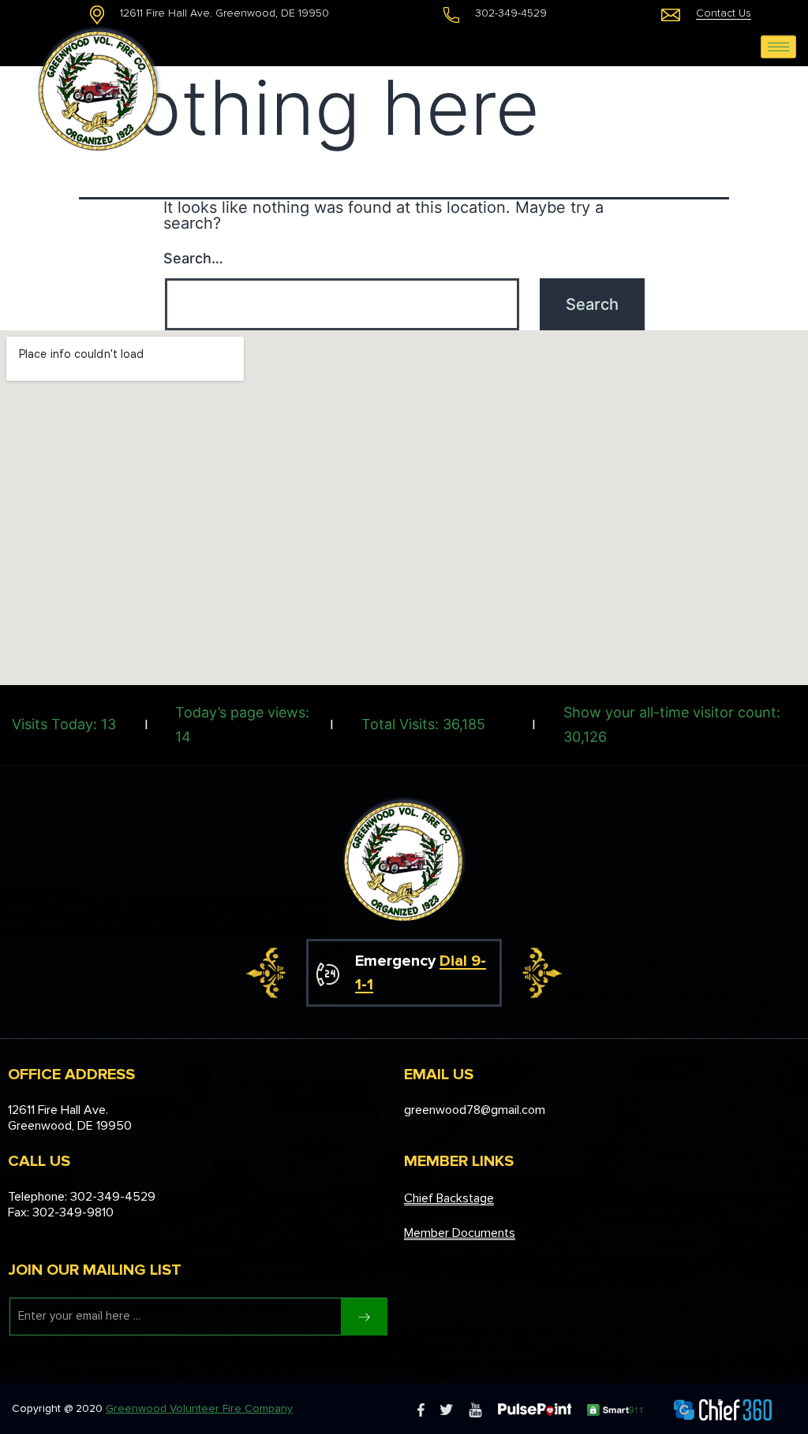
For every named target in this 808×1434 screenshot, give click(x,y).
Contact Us (723, 13)
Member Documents (459, 1233)
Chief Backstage (449, 1198)
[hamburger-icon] (778, 46)
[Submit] (364, 1316)
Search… (193, 258)
